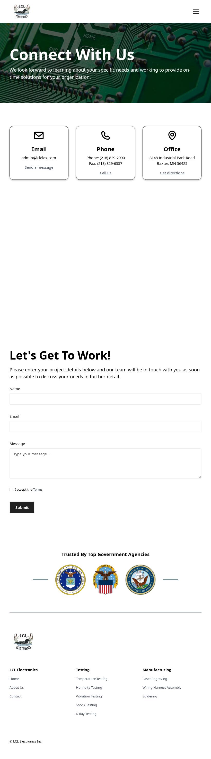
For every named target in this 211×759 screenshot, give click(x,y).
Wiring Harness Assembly (162, 687)
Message (17, 443)
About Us (17, 687)
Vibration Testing (89, 696)
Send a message (39, 167)
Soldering (150, 696)
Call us (105, 172)
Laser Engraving (155, 678)
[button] (195, 11)
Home (14, 678)
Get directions (172, 172)
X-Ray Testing (86, 713)
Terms (37, 489)
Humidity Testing (89, 687)
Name (15, 388)
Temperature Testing (92, 678)
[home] (22, 11)
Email (14, 416)
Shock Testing (86, 705)
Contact (16, 696)
